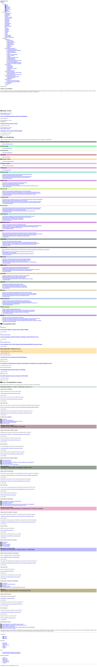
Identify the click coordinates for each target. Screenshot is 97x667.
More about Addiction (6, 245)
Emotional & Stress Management (13, 76)
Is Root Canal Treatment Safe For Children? (11, 184)
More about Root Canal (7, 186)
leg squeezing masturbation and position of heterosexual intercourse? (14, 505)
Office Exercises (10, 43)
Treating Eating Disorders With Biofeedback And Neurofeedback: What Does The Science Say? (21, 302)
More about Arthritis (6, 279)
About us (4, 657)
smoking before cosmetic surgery (7, 420)
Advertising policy (6, 661)
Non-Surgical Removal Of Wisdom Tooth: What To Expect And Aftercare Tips (18, 176)
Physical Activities (10, 41)
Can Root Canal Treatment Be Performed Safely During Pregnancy (15, 182)
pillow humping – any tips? (6, 503)
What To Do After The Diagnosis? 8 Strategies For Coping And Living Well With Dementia (20, 261)
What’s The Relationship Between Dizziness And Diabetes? (13, 116)
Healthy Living (10, 40)
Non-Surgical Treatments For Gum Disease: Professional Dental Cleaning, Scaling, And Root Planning (21, 208)
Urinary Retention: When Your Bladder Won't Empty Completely (12, 453)
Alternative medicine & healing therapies (14, 72)
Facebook (5, 636)
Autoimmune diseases (11, 58)
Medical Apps (7, 79)
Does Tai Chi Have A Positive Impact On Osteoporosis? (13, 219)
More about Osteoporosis (7, 220)
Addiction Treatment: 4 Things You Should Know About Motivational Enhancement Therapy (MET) (21, 243)
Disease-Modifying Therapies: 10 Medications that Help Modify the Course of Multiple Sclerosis (21, 226)
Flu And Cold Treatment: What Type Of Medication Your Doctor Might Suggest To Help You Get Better (22, 193)
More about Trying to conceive (8, 165)
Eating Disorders (8, 35)
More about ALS (6, 236)
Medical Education (8, 82)
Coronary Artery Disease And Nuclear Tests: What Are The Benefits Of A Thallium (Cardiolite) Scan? (21, 318)
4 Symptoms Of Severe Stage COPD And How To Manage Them (15, 287)
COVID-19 (7, 29)
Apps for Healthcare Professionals (13, 80)
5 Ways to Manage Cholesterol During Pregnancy (12, 309)
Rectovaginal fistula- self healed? (7, 502)
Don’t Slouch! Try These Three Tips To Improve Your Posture (11, 398)
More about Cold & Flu (7, 195)
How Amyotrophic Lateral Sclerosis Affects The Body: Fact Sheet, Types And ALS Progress (19, 232)
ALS (6, 27)
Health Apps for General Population (13, 81)
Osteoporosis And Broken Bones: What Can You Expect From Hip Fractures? (17, 217)
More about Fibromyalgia (7, 148)
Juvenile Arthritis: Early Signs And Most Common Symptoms (14, 277)
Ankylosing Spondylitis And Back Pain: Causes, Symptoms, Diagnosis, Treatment (18, 278)
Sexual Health (9, 67)
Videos (7, 10)
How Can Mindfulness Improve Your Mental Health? (9, 557)
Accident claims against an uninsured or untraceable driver (10, 612)
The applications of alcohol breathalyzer (7, 598)
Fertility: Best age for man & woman (8, 123)
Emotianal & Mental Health (10, 75)
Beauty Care (9, 45)
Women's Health (10, 66)
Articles (4, 645)
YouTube (5, 638)
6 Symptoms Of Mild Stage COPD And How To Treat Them (14, 285)
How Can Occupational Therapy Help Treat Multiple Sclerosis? (14, 224)
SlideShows (8, 11)
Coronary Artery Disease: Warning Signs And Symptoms (13, 317)
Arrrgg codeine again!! (6, 546)
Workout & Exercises (11, 42)
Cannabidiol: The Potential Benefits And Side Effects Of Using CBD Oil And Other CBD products (18, 521)
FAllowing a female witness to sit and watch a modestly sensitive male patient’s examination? (18, 627)
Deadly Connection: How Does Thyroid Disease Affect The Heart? (15, 200)
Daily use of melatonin (6, 545)
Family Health (7, 64)
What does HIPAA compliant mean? (8, 626)
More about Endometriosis (7, 152)
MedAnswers (8, 9)
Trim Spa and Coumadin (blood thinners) (9, 422)
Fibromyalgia (7, 14)
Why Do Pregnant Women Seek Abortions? (8, 494)
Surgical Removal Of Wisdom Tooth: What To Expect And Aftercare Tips (17, 177)
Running (8, 47)
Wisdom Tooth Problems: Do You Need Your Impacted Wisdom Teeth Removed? (17, 174)
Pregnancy (9, 69)
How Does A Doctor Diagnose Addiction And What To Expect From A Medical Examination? (20, 242)
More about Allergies (6, 156)
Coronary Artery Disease (9, 37)
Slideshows (5, 646)
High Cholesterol (8, 36)
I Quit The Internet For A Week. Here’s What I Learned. (10, 393)
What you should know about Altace (6, 530)
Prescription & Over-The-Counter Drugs (14, 74)
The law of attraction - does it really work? (7, 617)
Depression (7, 31)
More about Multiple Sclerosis (8, 228)
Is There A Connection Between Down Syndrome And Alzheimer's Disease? (17, 258)
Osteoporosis (7, 25)
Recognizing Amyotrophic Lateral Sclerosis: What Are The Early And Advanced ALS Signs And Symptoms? (22, 233)
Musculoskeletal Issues (11, 59)
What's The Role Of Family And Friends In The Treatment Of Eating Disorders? (17, 301)
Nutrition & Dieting (10, 44)
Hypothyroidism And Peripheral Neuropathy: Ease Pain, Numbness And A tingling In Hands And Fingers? (22, 201)
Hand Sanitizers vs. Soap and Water (10, 252)
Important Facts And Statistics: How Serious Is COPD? (13, 284)
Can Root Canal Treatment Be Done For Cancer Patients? (13, 183)
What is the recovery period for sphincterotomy (10, 464)
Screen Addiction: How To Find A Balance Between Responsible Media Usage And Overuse (21, 344)
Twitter (5, 637)
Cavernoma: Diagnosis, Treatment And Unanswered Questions (11, 448)
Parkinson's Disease (8, 17)
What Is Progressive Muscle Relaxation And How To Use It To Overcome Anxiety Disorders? (20, 293)
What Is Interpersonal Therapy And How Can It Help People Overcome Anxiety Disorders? (20, 294)
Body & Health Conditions (10, 48)
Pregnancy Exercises (11, 70)
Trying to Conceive (8, 18)
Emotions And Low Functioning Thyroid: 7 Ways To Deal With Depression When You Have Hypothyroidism (22, 199)
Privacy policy (5, 658)
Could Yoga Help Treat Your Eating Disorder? (12, 303)
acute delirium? (4, 583)
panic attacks (4, 585)
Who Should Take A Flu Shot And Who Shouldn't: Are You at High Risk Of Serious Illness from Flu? (21, 192)
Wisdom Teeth (7, 20)
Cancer (8, 53)
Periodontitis (7, 24)
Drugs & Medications (11, 73)
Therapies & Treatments (9, 71)
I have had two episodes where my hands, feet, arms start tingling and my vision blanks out (18, 462)
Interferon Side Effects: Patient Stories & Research (12, 652)
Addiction (6, 28)
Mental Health (9, 78)
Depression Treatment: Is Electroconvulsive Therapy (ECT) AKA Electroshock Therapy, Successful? (21, 269)
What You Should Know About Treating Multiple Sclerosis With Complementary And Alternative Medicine (22, 225)
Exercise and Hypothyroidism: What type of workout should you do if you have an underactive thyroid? (22, 202)
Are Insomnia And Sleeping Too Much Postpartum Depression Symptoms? (16, 267)
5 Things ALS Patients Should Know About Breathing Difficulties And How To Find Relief (20, 234)
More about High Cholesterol (8, 313)
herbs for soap (4, 419)
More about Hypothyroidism (8, 203)
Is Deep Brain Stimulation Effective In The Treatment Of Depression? (15, 268)
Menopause (7, 19)
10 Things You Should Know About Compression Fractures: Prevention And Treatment (18, 216)
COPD (6, 33)
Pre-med (8, 83)
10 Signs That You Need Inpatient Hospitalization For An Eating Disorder (16, 300)
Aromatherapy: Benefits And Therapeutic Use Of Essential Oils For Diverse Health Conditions (17, 516)
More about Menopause (7, 169)
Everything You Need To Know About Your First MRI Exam (11, 603)
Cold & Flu (7, 22)
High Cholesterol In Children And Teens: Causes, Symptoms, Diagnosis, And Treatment (19, 310)
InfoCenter (8, 8)
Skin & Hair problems (11, 51)
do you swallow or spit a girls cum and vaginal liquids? (11, 501)
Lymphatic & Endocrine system (12, 57)
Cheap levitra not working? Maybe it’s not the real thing (10, 535)
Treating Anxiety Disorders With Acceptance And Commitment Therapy (16, 295)
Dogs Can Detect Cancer (6, 461)
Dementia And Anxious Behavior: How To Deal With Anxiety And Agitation (17, 259)
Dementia (6, 30)
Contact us (4, 662)
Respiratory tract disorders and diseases (14, 63)
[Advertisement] (48, 101)
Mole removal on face (6, 423)
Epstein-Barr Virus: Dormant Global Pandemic (11, 130)
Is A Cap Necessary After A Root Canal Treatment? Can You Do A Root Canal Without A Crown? (21, 185)
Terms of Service (6, 660)
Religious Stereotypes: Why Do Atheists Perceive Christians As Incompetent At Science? (16, 412)
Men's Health (9, 65)
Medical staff (5, 659)
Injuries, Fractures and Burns (12, 54)
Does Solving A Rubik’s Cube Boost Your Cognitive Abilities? (14, 329)
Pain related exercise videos (12, 49)
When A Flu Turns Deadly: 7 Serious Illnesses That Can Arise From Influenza (17, 191)
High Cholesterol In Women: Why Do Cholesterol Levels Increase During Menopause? (19, 311)
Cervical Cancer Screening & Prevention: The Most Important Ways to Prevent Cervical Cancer (17, 489)
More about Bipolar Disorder (8, 143)
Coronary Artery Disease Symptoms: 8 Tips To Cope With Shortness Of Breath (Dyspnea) (20, 319)
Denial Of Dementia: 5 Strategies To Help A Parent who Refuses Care (16, 260)
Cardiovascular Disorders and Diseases (14, 50)
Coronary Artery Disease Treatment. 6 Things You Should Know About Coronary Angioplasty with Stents (22, 320)
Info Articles (5, 643)
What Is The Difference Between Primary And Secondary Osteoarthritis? (16, 275)
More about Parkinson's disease (8, 161)
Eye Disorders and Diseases (12, 61)
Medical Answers (6, 644)
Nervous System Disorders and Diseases (14, 62)
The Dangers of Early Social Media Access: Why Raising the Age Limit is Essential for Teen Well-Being (19, 475)
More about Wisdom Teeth (7, 178)
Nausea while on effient (6, 544)
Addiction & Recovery (11, 77)
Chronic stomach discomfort (7, 463)
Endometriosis (7, 15)
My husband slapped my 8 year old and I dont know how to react (13, 587)
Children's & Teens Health (12, 68)
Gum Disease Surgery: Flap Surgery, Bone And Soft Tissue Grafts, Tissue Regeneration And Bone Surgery (22, 207)
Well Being (7, 39)
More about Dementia (6, 262)
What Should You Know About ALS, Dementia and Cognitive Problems (16, 235)
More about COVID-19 (7, 254)
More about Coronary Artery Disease (9, 321)
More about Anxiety (6, 296)
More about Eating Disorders (8, 304)
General (6, 84)
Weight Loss (9, 46)
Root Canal (7, 21)
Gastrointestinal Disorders (11, 52)
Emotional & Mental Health (5, 334)
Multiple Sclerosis (8, 26)
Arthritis (6, 32)
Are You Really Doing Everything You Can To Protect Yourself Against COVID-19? (19, 253)
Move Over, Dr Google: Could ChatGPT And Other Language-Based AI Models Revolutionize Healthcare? (19, 407)
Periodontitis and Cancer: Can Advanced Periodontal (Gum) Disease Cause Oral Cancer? (19, 210)
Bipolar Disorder (8, 13)
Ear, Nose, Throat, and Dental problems (14, 60)
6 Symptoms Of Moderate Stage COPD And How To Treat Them (15, 286)
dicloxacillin (4, 543)
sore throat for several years (7, 460)
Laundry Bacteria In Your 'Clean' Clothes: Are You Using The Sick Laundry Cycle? (18, 251)
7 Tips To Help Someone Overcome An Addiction (12, 241)
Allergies (6, 16)
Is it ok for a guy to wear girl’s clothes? (9, 628)
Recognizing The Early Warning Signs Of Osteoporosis (13, 218)
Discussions (5, 642)
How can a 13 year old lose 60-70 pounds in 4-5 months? (12, 421)
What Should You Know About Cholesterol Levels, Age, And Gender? (16, 312)
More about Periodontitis (7, 211)
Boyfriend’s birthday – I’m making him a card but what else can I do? (14, 625)
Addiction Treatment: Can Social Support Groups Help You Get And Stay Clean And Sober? (20, 244)
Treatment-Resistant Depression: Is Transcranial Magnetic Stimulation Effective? (18, 270)
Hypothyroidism (8, 23)
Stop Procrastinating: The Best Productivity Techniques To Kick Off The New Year (19, 336)
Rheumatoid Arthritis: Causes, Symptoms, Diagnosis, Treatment (14, 276)
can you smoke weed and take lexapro (8, 584)
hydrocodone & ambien (6, 586)
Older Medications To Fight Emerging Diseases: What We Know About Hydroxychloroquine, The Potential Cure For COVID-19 (26, 249)
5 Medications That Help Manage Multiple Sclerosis (13, 227)
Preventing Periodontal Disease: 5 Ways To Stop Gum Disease (15, 209)
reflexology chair (5, 542)
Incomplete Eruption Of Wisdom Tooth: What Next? (12, 175)
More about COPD (6, 288)
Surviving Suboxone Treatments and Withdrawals (11, 653)
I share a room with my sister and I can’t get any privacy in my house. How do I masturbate (18, 504)
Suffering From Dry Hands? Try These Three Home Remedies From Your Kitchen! (15, 434)
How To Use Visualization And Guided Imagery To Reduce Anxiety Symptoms (17, 292)
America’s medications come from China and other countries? (13, 624)
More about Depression (7, 271)
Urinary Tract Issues (10, 55)
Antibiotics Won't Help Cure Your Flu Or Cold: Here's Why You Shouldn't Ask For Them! (20, 194)
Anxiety (6, 34)
